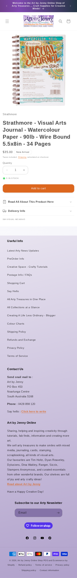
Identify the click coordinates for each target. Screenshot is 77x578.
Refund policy (25, 565)
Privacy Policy (15, 347)
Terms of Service (17, 355)
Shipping (22, 157)
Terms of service (43, 565)
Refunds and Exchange (21, 339)
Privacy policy (62, 565)
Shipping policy (28, 570)
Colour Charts (15, 323)
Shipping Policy (16, 331)
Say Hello (13, 291)
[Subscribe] (58, 513)
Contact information (49, 570)
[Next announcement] (70, 6)
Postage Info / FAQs (19, 274)
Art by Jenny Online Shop (30, 560)
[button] (7, 21)
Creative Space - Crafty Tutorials (27, 266)
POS (46, 560)
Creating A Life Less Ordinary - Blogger (31, 315)
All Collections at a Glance (23, 307)
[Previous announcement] (7, 6)
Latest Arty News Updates (23, 250)
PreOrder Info (15, 258)
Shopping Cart (16, 283)
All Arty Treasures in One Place (26, 299)
